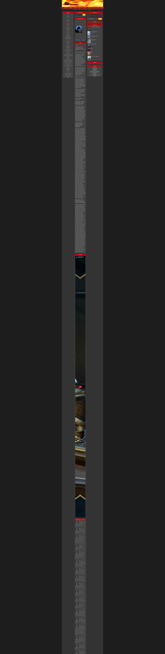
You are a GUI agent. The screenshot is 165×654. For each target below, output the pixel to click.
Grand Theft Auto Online (68, 74)
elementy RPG (68, 47)
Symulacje (68, 32)
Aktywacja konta (85, 9)
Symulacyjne (93, 7)
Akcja (61, 7)
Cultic (92, 48)
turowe (68, 30)
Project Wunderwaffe (94, 36)
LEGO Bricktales (93, 39)
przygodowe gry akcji (68, 37)
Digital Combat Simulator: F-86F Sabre (68, 55)
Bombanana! (95, 67)
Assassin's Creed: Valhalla (94, 56)
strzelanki (68, 29)
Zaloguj (100, 18)
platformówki (68, 42)
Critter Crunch (68, 56)
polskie (68, 43)
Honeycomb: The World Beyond (94, 71)
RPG (82, 7)
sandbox (68, 51)
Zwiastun (80, 255)
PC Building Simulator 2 (94, 31)
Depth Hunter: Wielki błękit (68, 73)
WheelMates (95, 75)
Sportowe (85, 7)
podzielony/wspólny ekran (68, 50)
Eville (91, 51)
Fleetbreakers (95, 70)
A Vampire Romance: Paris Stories (68, 61)
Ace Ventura (68, 52)
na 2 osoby (68, 41)
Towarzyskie (102, 7)
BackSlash (68, 77)
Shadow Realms (68, 69)
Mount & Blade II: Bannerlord (95, 26)
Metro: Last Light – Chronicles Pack (68, 65)
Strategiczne (66, 7)
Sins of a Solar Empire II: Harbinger (95, 74)
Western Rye (95, 69)
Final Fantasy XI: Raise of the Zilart (68, 60)
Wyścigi (89, 7)
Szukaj (84, 14)
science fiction (68, 24)
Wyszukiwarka (80, 9)
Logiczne (98, 7)
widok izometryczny (68, 38)
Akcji (68, 15)
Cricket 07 (68, 70)
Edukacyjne (75, 7)
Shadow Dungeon (94, 68)
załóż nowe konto (91, 18)
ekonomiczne (68, 34)
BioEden (95, 73)
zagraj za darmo (68, 46)
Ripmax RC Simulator (68, 59)
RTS (68, 33)
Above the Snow (68, 64)
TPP (68, 21)
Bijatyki (79, 7)
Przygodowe (70, 7)
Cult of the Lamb (68, 68)
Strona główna (75, 9)
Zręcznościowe (68, 28)
